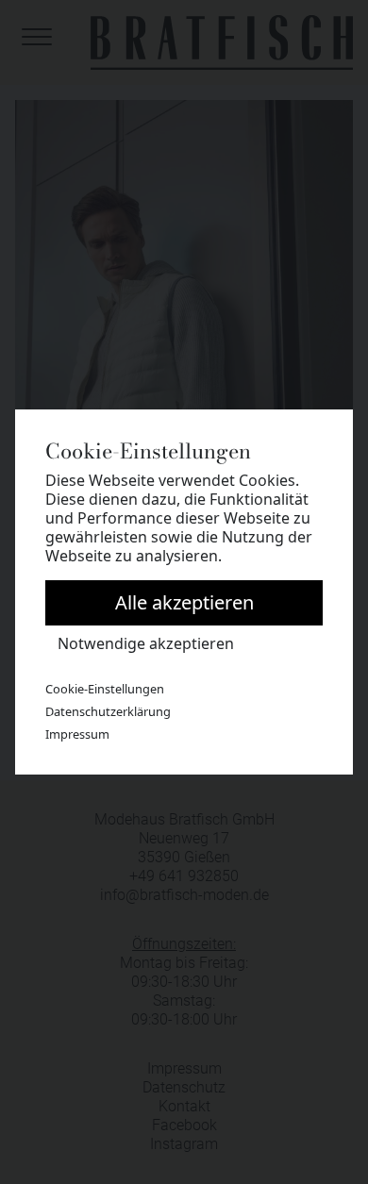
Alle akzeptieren (184, 602)
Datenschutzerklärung (108, 711)
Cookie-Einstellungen (104, 688)
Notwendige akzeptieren (146, 643)
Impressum (77, 734)
